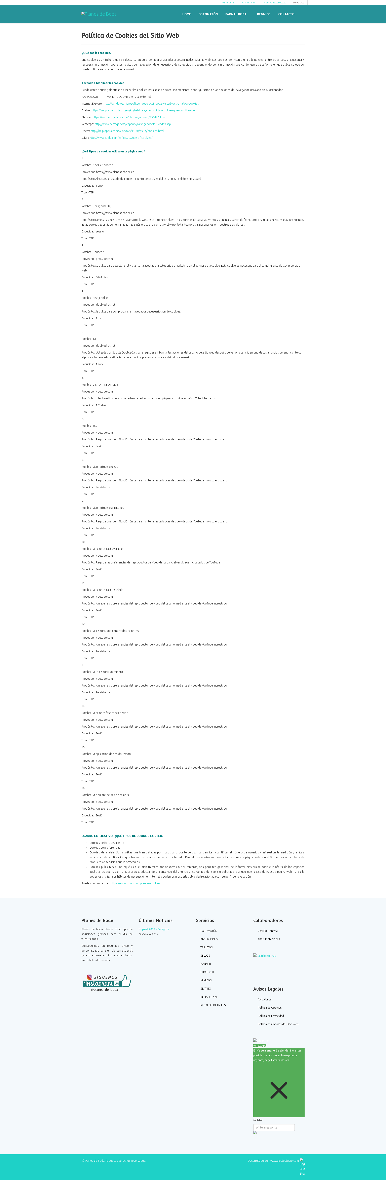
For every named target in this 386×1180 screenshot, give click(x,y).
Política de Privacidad (270, 1016)
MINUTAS (205, 980)
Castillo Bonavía (267, 930)
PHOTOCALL (208, 972)
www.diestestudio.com (284, 1160)
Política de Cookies (269, 1007)
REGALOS (264, 14)
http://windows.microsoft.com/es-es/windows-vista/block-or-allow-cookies (151, 103)
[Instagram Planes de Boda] (107, 983)
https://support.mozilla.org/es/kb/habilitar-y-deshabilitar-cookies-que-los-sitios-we (143, 110)
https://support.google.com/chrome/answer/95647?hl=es (129, 117)
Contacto (286, 14)
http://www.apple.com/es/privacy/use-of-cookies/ (120, 137)
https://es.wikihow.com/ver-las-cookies (135, 883)
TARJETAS (206, 947)
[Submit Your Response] (279, 1132)
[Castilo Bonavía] (279, 964)
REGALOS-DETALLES (213, 1005)
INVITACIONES (209, 939)
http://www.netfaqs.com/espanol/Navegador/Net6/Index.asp (132, 124)
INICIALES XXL (209, 996)
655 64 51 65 (248, 2)
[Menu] (303, 14)
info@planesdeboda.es (274, 2)
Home (186, 14)
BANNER (205, 963)
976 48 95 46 (228, 2)
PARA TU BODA (235, 14)
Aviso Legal (264, 999)
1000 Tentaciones (268, 939)
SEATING (205, 988)
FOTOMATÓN (208, 14)
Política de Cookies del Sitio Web (278, 1024)
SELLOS (205, 955)
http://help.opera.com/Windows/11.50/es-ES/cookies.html (127, 131)
